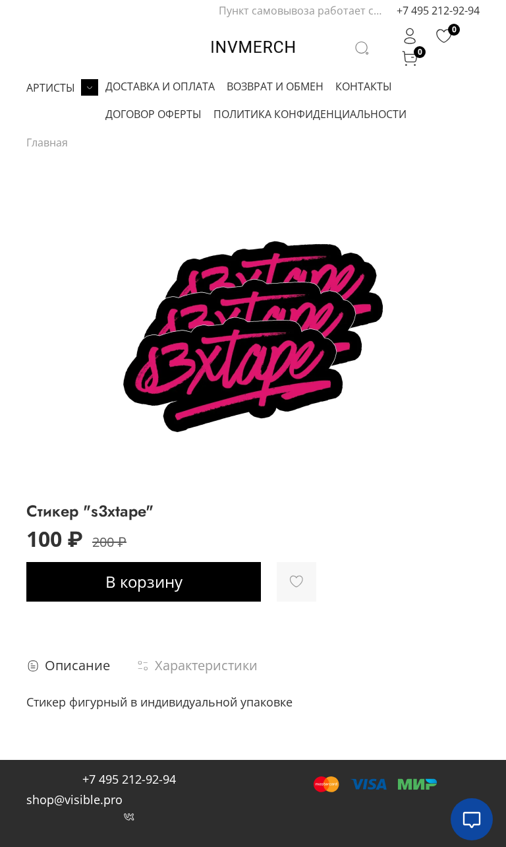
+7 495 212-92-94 (438, 10)
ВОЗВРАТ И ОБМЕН (275, 86)
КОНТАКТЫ (363, 86)
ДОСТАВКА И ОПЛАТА (160, 86)
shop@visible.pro (74, 799)
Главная (47, 142)
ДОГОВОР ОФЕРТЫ (153, 114)
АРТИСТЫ (50, 87)
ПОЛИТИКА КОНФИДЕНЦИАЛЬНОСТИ (310, 114)
